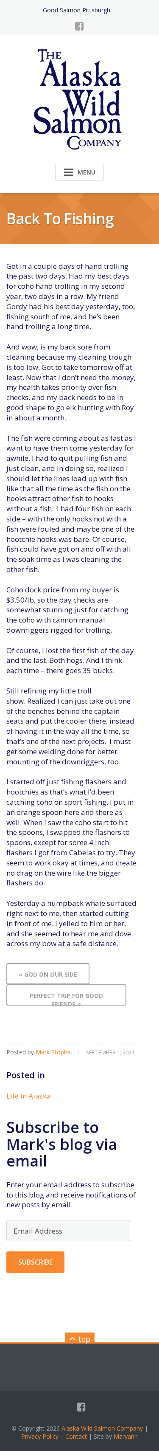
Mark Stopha (53, 1052)
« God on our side (48, 974)
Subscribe (35, 1262)
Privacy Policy (40, 1436)
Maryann (126, 1436)
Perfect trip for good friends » (66, 999)
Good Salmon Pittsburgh (76, 10)
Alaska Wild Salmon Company (102, 1428)
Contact (76, 1436)
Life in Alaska (28, 1096)
